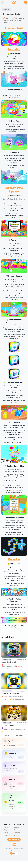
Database (7, 835)
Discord (16, 827)
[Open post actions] (25, 2)
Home (6, 827)
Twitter (16, 830)
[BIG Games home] (14, 2)
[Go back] (2, 2)
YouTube (17, 832)
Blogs (5, 830)
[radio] (11, 853)
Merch (6, 832)
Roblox (16, 835)
